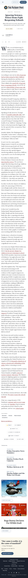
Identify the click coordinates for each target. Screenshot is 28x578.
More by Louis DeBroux (7, 421)
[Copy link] (9, 41)
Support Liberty (7, 553)
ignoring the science (7, 162)
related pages (19, 408)
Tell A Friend (21, 565)
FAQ (2, 568)
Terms (10, 568)
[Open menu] (2, 2)
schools (10, 415)
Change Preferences (21, 561)
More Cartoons (7, 500)
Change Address (12, 561)
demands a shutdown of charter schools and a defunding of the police (13, 363)
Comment (18, 425)
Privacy (14, 568)
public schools (17, 415)
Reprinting (5, 570)
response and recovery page (16, 402)
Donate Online (7, 565)
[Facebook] (9, 572)
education (4, 415)
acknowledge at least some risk (15, 87)
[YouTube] (16, 572)
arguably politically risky (14, 114)
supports (4, 313)
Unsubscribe (14, 562)
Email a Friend (10, 439)
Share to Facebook (14, 432)
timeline (12, 404)
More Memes (6, 530)
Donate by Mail (14, 565)
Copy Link (21, 439)
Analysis (10, 11)
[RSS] (19, 572)
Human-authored (21, 568)
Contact (6, 568)
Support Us (15, 2)
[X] (11, 572)
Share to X (15, 428)
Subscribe (23, 2)
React (9, 425)
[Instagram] (14, 572)
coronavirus (4, 417)
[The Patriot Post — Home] (14, 7)
